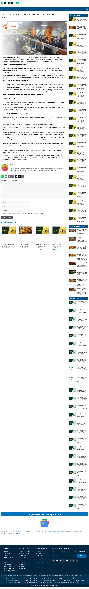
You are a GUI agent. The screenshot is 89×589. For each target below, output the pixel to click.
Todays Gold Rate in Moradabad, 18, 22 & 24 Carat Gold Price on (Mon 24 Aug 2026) (82, 111)
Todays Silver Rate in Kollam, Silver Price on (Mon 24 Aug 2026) (82, 415)
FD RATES (62, 9)
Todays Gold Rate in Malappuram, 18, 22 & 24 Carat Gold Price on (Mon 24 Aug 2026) (82, 144)
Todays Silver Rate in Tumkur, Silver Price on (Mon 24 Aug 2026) (82, 423)
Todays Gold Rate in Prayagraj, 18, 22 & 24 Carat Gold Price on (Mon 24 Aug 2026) (81, 61)
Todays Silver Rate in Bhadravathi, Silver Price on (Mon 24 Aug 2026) (81, 440)
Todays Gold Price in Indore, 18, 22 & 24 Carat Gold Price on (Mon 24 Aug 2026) (81, 44)
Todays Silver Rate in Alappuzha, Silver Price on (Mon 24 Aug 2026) (82, 407)
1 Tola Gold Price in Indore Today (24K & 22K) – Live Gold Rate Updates (25, 244)
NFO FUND (29, 9)
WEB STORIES (22, 9)
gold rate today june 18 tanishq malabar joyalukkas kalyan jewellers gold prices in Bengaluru (82, 265)
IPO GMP (35, 9)
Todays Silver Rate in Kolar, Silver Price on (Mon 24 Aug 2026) (81, 431)
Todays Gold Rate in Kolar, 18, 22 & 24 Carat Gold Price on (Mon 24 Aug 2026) (82, 194)
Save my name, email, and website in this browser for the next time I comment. (23, 213)
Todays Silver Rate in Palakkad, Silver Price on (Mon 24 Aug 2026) (82, 390)
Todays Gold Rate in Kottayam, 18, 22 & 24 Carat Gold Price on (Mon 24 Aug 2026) (82, 161)
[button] (87, 9)
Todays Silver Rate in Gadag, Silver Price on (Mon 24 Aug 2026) (82, 464)
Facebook (56, 531)
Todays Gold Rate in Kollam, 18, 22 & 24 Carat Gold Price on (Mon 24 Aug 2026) (81, 177)
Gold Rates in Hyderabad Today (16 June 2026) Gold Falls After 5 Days (82, 272)
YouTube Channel (15, 533)
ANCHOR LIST (50, 9)
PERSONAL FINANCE (78, 9)
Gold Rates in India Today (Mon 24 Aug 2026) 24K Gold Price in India (8, 244)
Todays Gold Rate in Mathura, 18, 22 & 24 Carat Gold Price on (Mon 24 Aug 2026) (81, 86)
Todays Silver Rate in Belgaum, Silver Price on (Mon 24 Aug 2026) (82, 497)
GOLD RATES (6, 9)
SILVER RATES (14, 9)
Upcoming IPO (21, 531)
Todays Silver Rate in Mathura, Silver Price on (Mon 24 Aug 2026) (82, 319)
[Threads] (16, 176)
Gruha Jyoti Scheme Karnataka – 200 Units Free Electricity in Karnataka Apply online (82, 231)
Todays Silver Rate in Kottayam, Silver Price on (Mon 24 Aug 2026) (82, 398)
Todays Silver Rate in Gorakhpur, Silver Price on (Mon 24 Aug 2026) (82, 311)
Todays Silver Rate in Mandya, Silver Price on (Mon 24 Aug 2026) (82, 448)
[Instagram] (22, 176)
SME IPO (57, 9)
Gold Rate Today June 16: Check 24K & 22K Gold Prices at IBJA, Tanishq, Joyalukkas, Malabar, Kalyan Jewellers (82, 282)
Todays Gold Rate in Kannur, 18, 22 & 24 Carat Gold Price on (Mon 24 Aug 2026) (81, 127)
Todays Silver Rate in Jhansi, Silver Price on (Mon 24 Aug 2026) (81, 327)
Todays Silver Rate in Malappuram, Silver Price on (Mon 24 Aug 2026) (81, 379)
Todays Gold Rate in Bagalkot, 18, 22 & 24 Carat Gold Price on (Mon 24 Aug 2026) (81, 219)
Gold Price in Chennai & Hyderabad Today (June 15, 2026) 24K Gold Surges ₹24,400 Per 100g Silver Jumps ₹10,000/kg (82, 291)
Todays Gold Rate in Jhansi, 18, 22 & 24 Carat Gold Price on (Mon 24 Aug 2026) (81, 94)
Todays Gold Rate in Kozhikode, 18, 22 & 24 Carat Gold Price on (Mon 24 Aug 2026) (82, 136)
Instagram (63, 531)
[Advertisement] (44, 569)
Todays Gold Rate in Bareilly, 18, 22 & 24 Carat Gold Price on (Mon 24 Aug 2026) (81, 69)
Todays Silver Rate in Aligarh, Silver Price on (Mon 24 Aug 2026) (82, 352)
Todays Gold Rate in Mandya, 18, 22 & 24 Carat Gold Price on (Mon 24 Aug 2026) (81, 211)
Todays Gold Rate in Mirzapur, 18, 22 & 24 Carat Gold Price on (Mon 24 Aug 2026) (81, 102)
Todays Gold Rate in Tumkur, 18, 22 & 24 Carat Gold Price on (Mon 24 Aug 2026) (81, 186)
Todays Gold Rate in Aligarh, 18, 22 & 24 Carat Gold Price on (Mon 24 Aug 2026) (81, 119)
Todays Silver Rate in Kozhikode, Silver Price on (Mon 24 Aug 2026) (82, 369)
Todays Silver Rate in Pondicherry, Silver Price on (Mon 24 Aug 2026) (82, 481)
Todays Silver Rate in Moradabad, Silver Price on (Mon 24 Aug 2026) (82, 344)
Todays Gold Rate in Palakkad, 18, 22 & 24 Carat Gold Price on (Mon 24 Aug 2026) (81, 152)
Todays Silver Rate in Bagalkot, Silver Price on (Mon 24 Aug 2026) (82, 456)
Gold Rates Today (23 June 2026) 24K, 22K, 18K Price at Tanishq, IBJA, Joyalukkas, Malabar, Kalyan (82, 248)
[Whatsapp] (2, 176)
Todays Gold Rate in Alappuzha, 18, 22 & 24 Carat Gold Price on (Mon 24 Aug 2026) (82, 169)
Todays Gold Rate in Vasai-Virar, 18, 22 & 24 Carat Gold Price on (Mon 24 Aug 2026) (82, 53)
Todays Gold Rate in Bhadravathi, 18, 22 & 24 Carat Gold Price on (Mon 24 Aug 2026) (82, 202)
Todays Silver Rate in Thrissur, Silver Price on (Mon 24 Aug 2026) (82, 489)
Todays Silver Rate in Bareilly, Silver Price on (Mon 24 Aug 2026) (82, 303)
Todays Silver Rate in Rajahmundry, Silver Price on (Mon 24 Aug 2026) (81, 506)
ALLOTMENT (69, 9)
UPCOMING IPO (42, 9)
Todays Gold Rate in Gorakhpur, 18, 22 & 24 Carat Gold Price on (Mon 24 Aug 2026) (82, 78)
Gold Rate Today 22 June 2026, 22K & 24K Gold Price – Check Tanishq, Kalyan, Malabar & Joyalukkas (82, 257)
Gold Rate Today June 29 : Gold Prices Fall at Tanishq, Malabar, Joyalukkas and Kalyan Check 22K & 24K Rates (82, 240)
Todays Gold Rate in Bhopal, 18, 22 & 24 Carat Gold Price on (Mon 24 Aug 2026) (81, 36)
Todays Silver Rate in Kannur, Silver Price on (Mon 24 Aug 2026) (81, 360)
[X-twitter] (19, 176)
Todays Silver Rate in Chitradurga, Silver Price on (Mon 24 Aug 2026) (81, 473)
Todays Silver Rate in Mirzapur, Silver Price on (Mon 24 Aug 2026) (82, 336)
